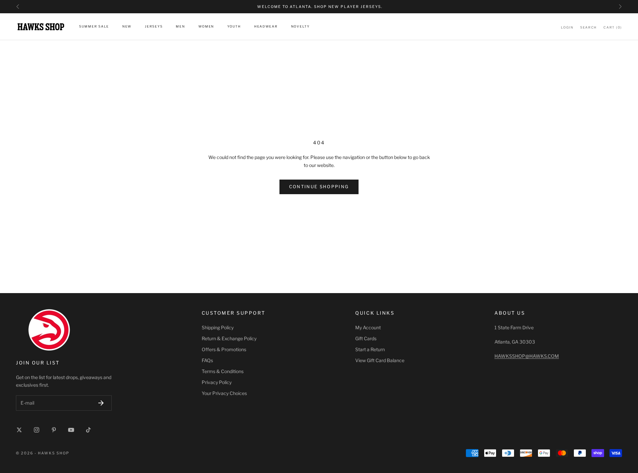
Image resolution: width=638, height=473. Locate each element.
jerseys (153, 27)
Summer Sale (94, 27)
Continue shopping (319, 186)
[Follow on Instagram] (36, 430)
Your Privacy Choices (224, 393)
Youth (234, 27)
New (127, 27)
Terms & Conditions (223, 371)
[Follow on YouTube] (71, 430)
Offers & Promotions (224, 349)
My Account (368, 327)
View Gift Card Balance (379, 360)
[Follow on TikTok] (88, 430)
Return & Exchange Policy (229, 338)
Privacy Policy (217, 382)
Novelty (300, 27)
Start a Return (370, 349)
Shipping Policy (218, 327)
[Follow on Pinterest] (54, 430)
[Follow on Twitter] (19, 430)
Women (206, 27)
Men (180, 27)
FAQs (207, 360)
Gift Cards (365, 338)
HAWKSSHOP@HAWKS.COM (526, 356)
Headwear (266, 27)
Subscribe (101, 402)
